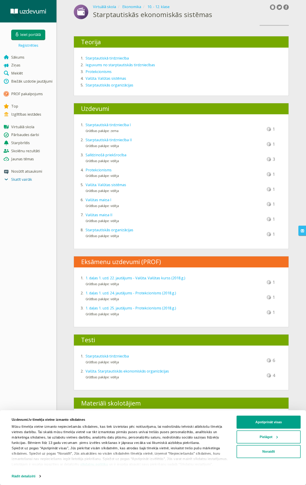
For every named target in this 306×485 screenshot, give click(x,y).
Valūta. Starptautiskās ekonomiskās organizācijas (127, 371)
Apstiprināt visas (268, 422)
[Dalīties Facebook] (286, 7)
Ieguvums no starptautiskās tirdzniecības (120, 64)
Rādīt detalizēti (23, 476)
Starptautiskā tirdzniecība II (109, 139)
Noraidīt (268, 451)
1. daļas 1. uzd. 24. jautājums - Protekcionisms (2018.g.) (131, 293)
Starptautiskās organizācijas (109, 85)
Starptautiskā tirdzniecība (107, 58)
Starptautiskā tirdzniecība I (108, 124)
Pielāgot (266, 437)
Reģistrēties (28, 45)
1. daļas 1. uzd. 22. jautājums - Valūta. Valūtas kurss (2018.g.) (135, 278)
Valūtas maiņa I (98, 199)
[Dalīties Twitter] (279, 7)
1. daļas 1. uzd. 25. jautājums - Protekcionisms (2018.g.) (131, 308)
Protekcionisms (99, 71)
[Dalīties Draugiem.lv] (272, 7)
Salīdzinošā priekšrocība (106, 154)
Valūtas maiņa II (99, 214)
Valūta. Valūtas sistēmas (106, 78)
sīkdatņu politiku (94, 464)
